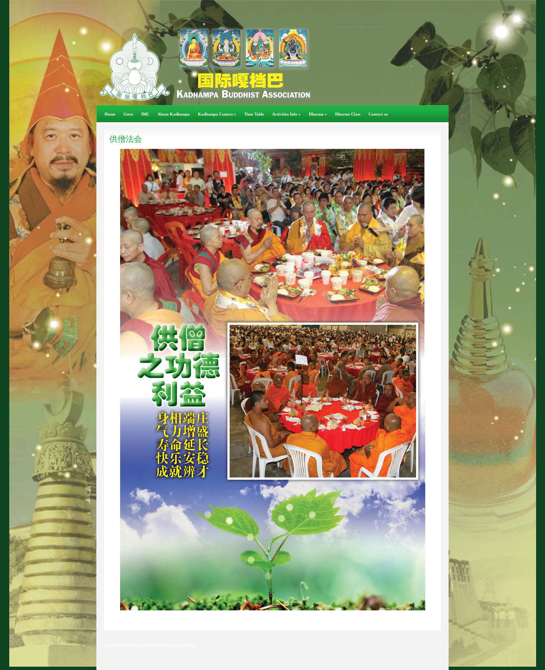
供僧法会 (125, 139)
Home (110, 114)
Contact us (378, 114)
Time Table (254, 114)
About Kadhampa (174, 114)
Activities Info (286, 114)
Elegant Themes (182, 645)
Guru (128, 114)
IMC (145, 114)
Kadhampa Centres (217, 114)
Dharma (318, 114)
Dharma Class (347, 114)
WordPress (134, 645)
